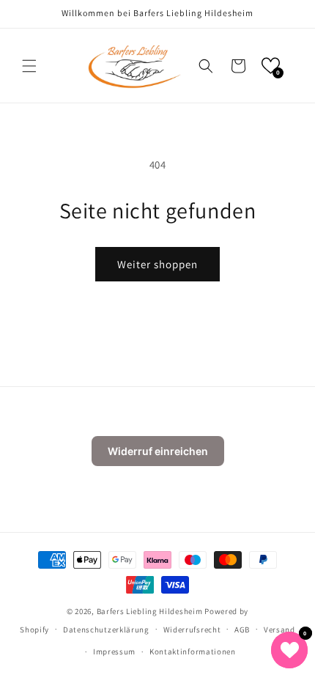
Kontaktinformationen (192, 651)
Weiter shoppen (157, 264)
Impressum (114, 651)
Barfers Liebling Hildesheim (150, 611)
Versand (279, 629)
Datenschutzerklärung (106, 629)
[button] (29, 66)
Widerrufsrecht (192, 629)
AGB (242, 629)
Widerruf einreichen (158, 451)
